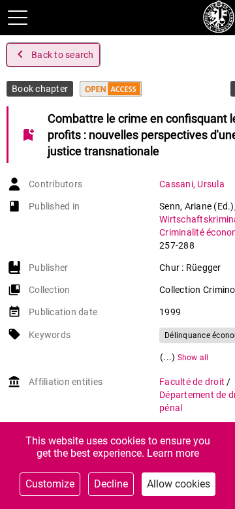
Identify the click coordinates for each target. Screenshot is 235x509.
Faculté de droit (193, 382)
